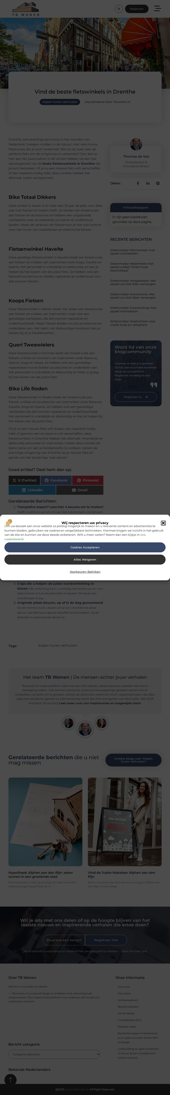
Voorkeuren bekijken (85, 571)
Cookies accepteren (85, 547)
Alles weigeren (85, 559)
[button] (163, 523)
